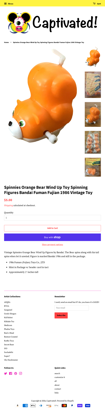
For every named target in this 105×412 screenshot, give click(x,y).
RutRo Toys (9, 340)
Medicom (8, 325)
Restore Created (11, 336)
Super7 (7, 356)
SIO (5, 348)
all (56, 381)
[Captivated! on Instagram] (20, 374)
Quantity (8, 212)
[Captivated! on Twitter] (5, 374)
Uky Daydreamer (11, 360)
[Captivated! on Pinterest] (15, 374)
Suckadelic (8, 352)
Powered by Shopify (65, 400)
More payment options (52, 244)
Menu (10, 3)
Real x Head (9, 333)
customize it (60, 377)
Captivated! (51, 400)
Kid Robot (8, 317)
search (57, 373)
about (57, 385)
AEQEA (7, 302)
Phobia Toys (9, 329)
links (57, 392)
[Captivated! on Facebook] (10, 374)
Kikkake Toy (9, 321)
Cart (99, 3)
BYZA (6, 306)
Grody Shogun (10, 313)
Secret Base (9, 344)
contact (58, 389)
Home (6, 42)
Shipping (8, 205)
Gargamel (8, 309)
